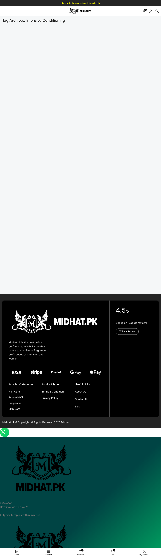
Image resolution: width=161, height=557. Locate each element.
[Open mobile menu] (4, 11)
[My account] (151, 11)
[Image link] (56, 321)
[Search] (157, 11)
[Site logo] (80, 10)
